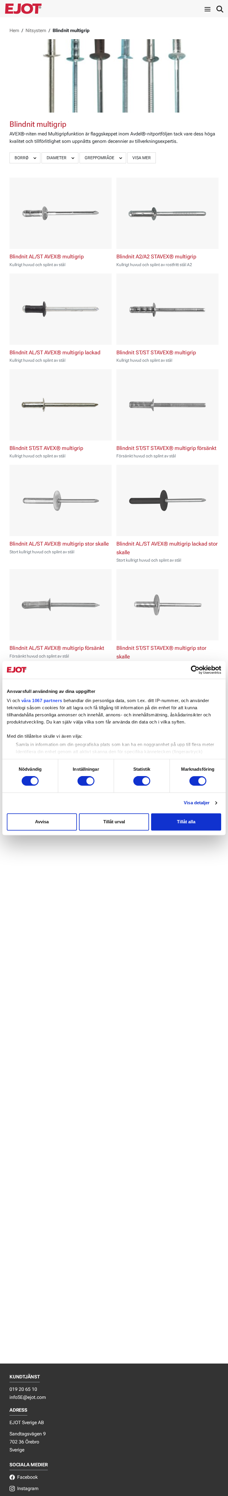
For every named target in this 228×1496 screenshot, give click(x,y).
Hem (14, 30)
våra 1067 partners (41, 700)
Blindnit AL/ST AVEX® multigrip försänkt (57, 648)
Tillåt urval (114, 821)
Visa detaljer (197, 802)
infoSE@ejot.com (28, 1397)
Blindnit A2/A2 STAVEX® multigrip (156, 257)
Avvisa (42, 821)
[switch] (85, 781)
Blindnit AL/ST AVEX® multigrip (47, 257)
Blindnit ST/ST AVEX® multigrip (46, 448)
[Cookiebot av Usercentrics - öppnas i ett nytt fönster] (195, 669)
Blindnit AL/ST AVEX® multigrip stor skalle (59, 544)
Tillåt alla (186, 821)
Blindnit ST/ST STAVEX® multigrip (156, 353)
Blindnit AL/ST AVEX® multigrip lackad (55, 353)
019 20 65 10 (23, 1389)
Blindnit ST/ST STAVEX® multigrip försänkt (166, 448)
